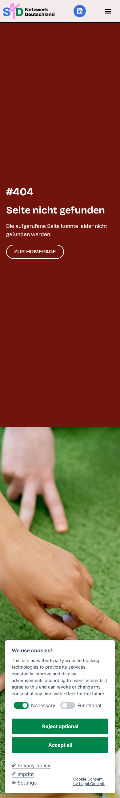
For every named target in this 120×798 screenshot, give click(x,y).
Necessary (43, 705)
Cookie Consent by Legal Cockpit (89, 781)
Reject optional (60, 726)
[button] (108, 11)
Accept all (60, 745)
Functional (89, 705)
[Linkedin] (80, 11)
